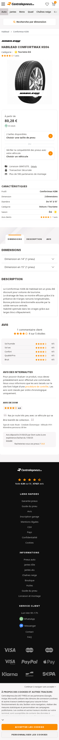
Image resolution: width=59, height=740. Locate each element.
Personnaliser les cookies (29, 734)
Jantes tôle (29, 564)
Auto (4, 11)
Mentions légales (29, 521)
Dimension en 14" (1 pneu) (20, 259)
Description (34, 239)
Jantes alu (29, 569)
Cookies (29, 542)
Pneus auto (29, 559)
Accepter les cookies (29, 727)
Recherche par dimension (31, 22)
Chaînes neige (43, 11)
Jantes (13, 11)
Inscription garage (29, 516)
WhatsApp (29, 618)
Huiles (29, 585)
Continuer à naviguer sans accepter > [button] (40, 686)
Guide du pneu (29, 506)
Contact (29, 631)
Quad (30, 11)
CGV (29, 526)
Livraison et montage (29, 595)
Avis (48, 239)
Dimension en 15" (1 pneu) (20, 267)
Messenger (30, 625)
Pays (29, 532)
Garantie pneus (30, 500)
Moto (22, 11)
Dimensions (15, 239)
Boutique (29, 580)
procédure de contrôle (36, 386)
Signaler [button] (9, 441)
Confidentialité (29, 537)
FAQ (29, 636)
